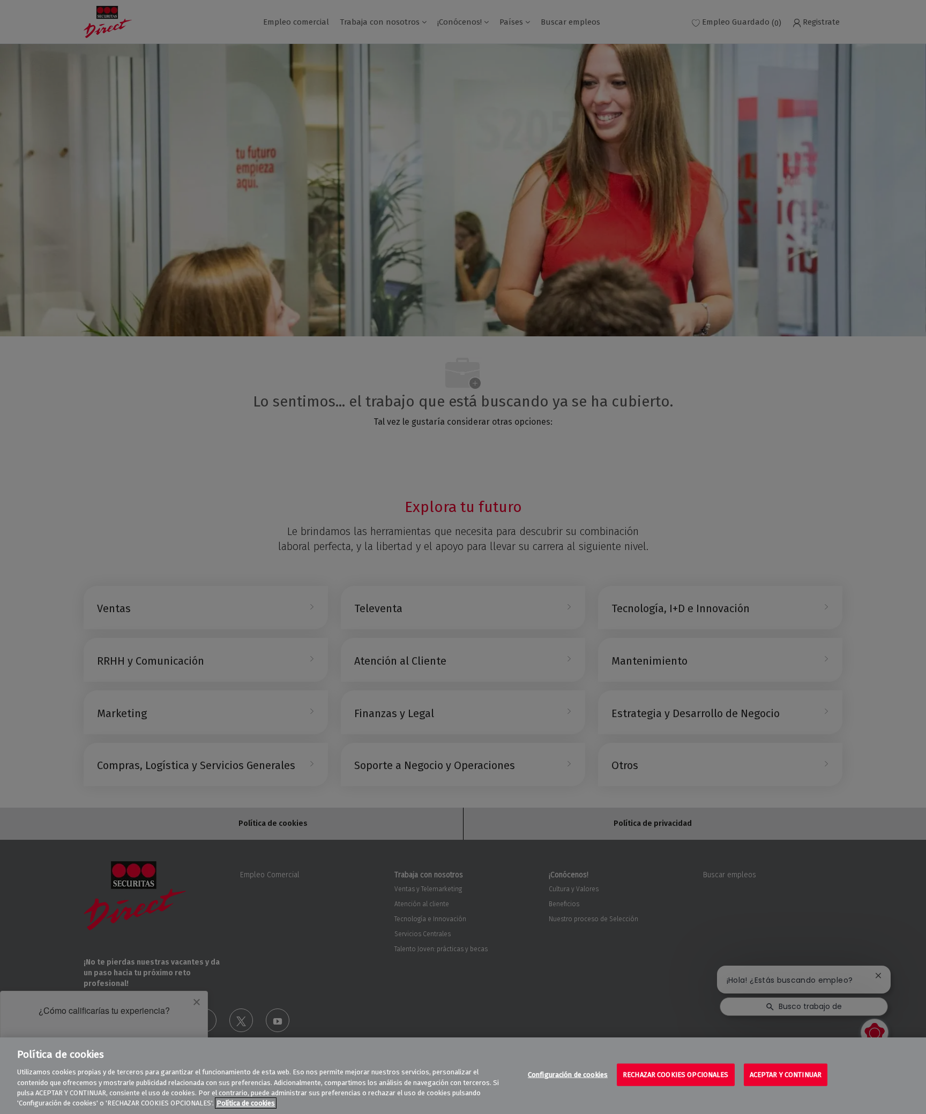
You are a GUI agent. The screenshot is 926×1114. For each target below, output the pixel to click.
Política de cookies (245, 1103)
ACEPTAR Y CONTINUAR (786, 1075)
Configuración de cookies (568, 1075)
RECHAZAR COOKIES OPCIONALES (676, 1075)
